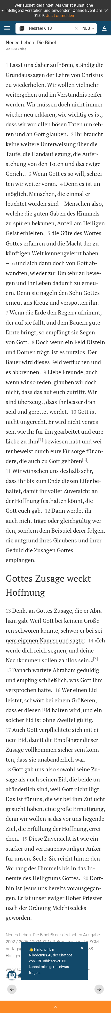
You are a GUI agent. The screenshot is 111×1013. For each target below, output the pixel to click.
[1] (40, 440)
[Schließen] (82, 948)
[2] (84, 459)
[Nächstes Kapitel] (99, 989)
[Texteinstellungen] (104, 28)
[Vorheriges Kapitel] (12, 989)
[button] (106, 10)
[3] (95, 659)
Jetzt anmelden (60, 15)
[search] (51, 28)
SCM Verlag (18, 49)
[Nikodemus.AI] (12, 975)
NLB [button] (86, 28)
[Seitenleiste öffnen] (55, 1007)
